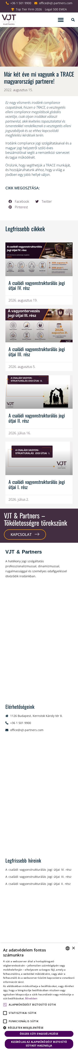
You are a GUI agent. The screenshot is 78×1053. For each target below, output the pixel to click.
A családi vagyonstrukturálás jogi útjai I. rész (37, 484)
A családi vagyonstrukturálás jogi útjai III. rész (37, 351)
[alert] (39, 998)
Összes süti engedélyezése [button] (39, 1034)
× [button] (73, 948)
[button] (60, 20)
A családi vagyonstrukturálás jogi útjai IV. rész (37, 285)
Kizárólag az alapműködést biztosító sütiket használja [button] (39, 1043)
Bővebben (31, 998)
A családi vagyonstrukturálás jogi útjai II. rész (37, 418)
